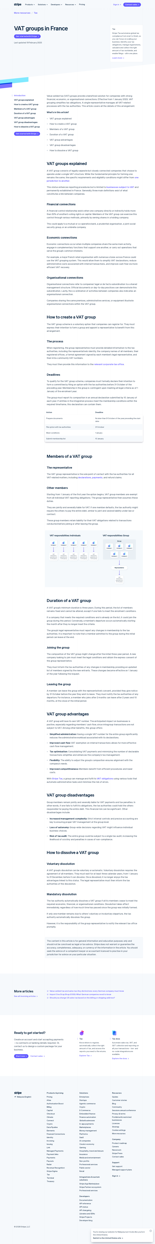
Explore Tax (84, 1055)
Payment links (52, 1154)
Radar (49, 1164)
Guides (115, 1097)
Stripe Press (117, 1153)
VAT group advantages (24, 117)
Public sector (84, 1168)
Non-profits (84, 1161)
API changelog (85, 1210)
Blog (114, 1103)
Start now (20, 1056)
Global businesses (87, 1120)
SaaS (81, 1137)
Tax (35, 12)
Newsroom (116, 1150)
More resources (22, 12)
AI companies (85, 1140)
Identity (50, 1137)
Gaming (82, 1147)
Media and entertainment (90, 1157)
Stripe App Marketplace (89, 1183)
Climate (50, 1117)
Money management (88, 1130)
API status (83, 1207)
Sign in (116, 4)
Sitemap (115, 1126)
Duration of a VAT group (25, 113)
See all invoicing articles (25, 996)
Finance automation (87, 1117)
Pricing (82, 4)
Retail (81, 1171)
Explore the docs (119, 1058)
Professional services (88, 1164)
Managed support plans (122, 1169)
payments (97, 477)
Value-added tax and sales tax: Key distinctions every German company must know (87, 991)
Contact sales (131, 4)
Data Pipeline (52, 1127)
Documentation (86, 1200)
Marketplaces (85, 1127)
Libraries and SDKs (87, 1213)
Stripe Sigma (52, 1171)
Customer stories (119, 1100)
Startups (83, 1100)
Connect (50, 1120)
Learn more (117, 58)
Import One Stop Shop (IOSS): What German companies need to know (80, 994)
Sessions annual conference (124, 1110)
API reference (85, 1203)
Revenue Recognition (56, 1168)
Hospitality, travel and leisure (91, 1151)
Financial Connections (56, 1134)
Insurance (83, 1154)
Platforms (83, 1134)
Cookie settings (119, 1130)
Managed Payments (55, 1151)
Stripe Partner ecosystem (90, 1187)
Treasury (50, 1181)
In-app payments (86, 1124)
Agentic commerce (87, 1103)
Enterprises (84, 1097)
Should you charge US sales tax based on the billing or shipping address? (82, 997)
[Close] (150, 1231)
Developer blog (85, 1220)
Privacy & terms (118, 1113)
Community (117, 1107)
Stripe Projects (85, 1217)
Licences (116, 1123)
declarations (84, 477)
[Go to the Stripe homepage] (17, 1092)
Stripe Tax (57, 778)
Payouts (50, 1161)
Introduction (19, 95)
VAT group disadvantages (25, 122)
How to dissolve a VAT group (27, 126)
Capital (50, 1110)
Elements (51, 1130)
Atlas (49, 1100)
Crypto (50, 1124)
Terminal (50, 1178)
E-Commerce (84, 1110)
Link (48, 1147)
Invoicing (50, 1140)
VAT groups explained (24, 100)
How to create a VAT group (26, 104)
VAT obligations (105, 778)
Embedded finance (87, 1113)
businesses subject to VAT (120, 187)
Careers (115, 1146)
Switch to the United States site (107, 1238)
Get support (117, 1166)
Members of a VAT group (25, 109)
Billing (49, 1107)
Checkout (51, 1113)
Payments (51, 1157)
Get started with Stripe (26, 36)
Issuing (50, 1144)
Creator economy (86, 1144)
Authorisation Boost (55, 1103)
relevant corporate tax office (109, 364)
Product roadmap (119, 1143)
